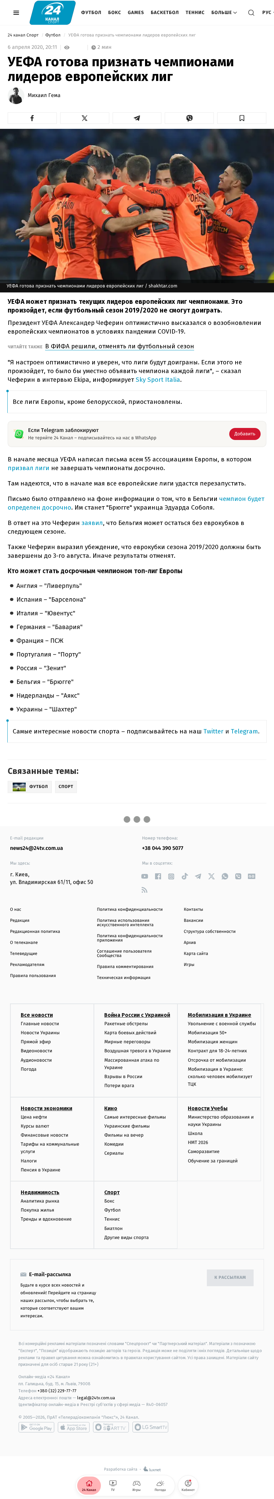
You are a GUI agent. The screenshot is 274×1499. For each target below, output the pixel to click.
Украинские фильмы (127, 1126)
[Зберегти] (242, 118)
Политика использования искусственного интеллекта (125, 922)
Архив (190, 943)
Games (136, 12)
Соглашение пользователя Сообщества (124, 953)
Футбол (91, 12)
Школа (195, 1133)
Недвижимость (40, 1192)
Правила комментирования (125, 967)
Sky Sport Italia (158, 379)
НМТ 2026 (198, 1142)
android (36, 1427)
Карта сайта (196, 954)
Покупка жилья (37, 1210)
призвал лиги (28, 468)
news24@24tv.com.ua (36, 848)
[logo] (52, 12)
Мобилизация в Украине (219, 1015)
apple (74, 1427)
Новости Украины (40, 1033)
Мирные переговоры (127, 1042)
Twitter (213, 731)
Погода (28, 1069)
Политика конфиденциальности (130, 909)
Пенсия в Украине (40, 1170)
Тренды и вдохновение (46, 1219)
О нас (15, 909)
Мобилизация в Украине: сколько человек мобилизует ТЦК (220, 1076)
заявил (92, 523)
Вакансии (193, 920)
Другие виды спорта (126, 1237)
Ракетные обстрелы (126, 1024)
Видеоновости (36, 1051)
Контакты (193, 909)
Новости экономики (46, 1108)
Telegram (244, 731)
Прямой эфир (36, 1042)
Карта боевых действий (130, 1033)
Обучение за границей (213, 1161)
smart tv (111, 1427)
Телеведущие (23, 954)
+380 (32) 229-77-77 (57, 1390)
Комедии (114, 1144)
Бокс (114, 12)
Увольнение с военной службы (222, 1024)
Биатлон (113, 1228)
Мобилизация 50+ (207, 1033)
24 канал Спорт (24, 35)
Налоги (29, 1161)
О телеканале (24, 943)
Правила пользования (33, 976)
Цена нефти (34, 1117)
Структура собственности (210, 932)
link (144, 876)
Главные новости (40, 1024)
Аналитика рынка (40, 1201)
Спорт (112, 1192)
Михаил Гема (44, 95)
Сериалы (114, 1153)
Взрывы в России (123, 1076)
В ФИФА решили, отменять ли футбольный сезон (119, 346)
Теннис (195, 12)
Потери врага (119, 1085)
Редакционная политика (35, 932)
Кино (110, 1108)
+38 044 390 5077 (162, 848)
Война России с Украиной (137, 1015)
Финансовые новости (44, 1135)
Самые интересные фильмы (135, 1117)
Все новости (37, 1015)
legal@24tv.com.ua (96, 1397)
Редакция (19, 920)
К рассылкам (230, 1277)
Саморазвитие (204, 1151)
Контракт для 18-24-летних (217, 1051)
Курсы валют (35, 1126)
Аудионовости (36, 1060)
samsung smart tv (150, 1427)
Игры (189, 965)
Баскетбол (165, 12)
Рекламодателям (27, 965)
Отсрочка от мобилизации (217, 1060)
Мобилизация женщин (213, 1042)
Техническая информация (123, 978)
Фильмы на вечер (123, 1135)
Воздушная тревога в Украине (137, 1051)
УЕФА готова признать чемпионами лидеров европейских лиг (132, 35)
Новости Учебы (208, 1108)
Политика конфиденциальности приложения (130, 938)
